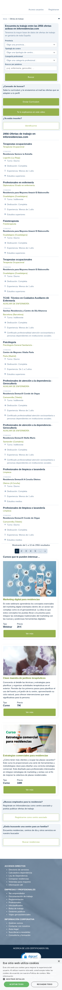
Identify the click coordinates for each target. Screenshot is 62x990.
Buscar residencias (31, 842)
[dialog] (31, 974)
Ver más (29, 633)
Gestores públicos (17, 911)
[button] (31, 957)
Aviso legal (13, 929)
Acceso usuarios (36, 9)
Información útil (16, 885)
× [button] (59, 961)
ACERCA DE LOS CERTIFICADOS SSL (31, 948)
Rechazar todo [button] (44, 984)
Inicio (5, 19)
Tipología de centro (13, 49)
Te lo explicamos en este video (31, 112)
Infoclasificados (16, 905)
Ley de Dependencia (18, 876)
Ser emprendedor (17, 893)
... (40, 551)
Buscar (31, 77)
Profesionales (15, 902)
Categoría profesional (14, 56)
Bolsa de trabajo (16, 908)
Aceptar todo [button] (17, 984)
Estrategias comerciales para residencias (25, 755)
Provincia (9, 41)
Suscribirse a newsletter (19, 932)
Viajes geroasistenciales (20, 914)
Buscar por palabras (13, 64)
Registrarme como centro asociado (31, 817)
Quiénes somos (16, 923)
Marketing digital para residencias (21, 599)
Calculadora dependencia (20, 873)
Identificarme (31, 126)
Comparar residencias (19, 879)
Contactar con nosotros (19, 926)
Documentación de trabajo (21, 896)
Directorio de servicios (19, 869)
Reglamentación (16, 899)
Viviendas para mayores (20, 882)
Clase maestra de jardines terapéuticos (24, 678)
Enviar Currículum (31, 102)
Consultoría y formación (19, 935)
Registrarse (53, 9)
